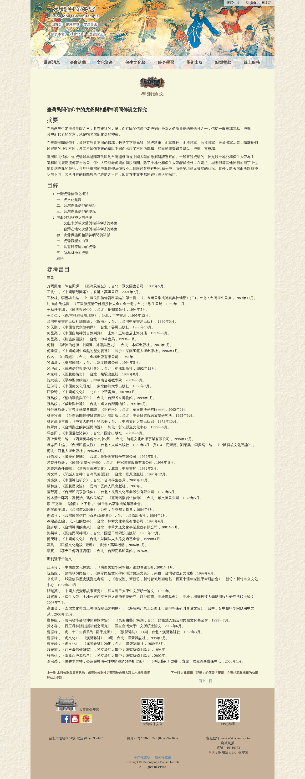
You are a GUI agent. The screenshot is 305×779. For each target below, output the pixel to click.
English (251, 3)
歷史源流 (96, 34)
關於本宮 (58, 34)
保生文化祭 (135, 62)
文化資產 (105, 62)
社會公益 (77, 34)
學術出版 (195, 62)
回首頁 (57, 24)
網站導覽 (72, 24)
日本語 (267, 3)
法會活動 (78, 62)
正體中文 (233, 3)
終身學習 (166, 62)
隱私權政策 (163, 757)
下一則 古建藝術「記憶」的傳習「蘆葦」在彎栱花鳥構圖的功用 (214, 672)
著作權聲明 (142, 757)
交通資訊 (90, 24)
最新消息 (52, 62)
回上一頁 (205, 681)
